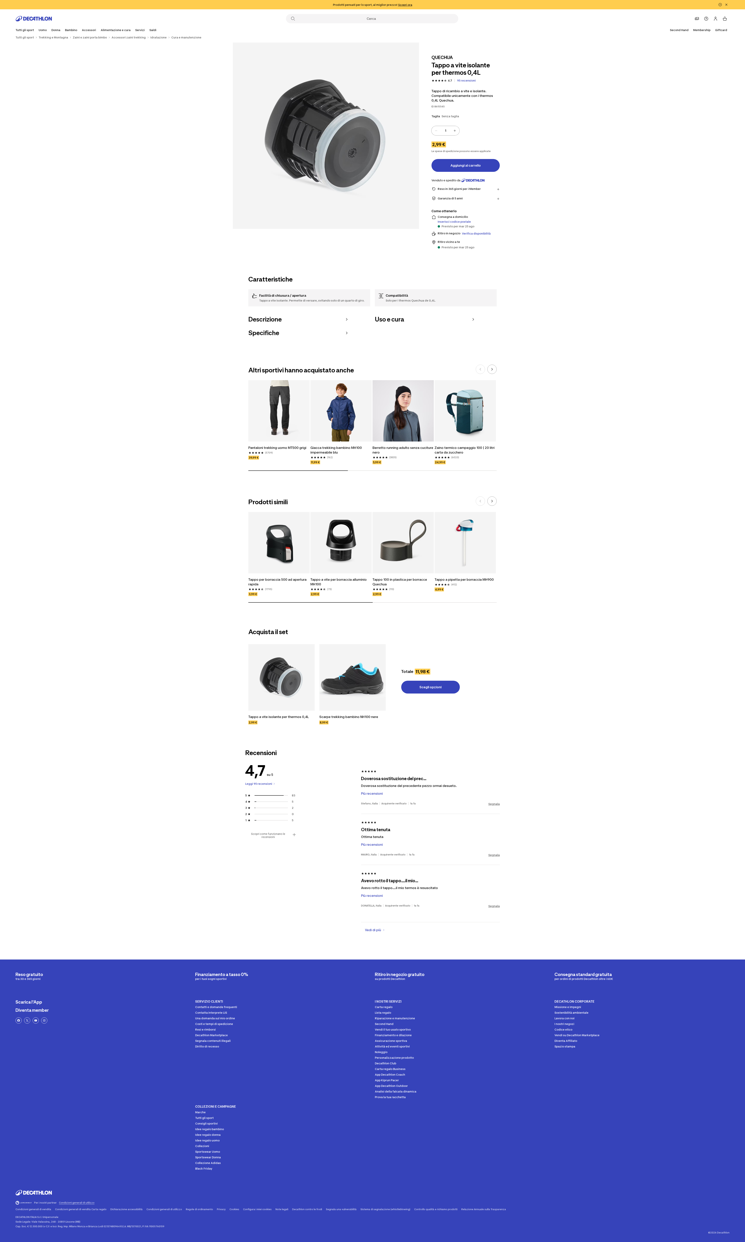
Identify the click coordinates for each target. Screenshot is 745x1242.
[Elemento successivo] (492, 369)
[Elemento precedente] (480, 369)
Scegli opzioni (430, 687)
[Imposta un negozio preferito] (697, 18)
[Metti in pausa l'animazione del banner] (720, 5)
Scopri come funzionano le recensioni (268, 835)
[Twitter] (27, 1020)
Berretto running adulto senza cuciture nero (403, 450)
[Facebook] (19, 1020)
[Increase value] (454, 130)
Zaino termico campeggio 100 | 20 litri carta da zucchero (465, 450)
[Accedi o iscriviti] (715, 18)
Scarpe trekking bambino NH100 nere (348, 717)
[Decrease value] (436, 130)
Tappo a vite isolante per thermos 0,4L (278, 717)
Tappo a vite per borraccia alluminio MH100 (338, 582)
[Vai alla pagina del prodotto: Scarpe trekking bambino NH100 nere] (352, 677)
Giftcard (721, 30)
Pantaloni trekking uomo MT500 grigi (277, 448)
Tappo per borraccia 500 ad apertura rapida (277, 582)
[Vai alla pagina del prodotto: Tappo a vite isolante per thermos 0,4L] (281, 677)
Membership (701, 30)
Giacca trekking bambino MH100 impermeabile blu (336, 450)
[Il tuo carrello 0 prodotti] (724, 18)
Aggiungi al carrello (465, 165)
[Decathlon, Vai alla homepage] (34, 18)
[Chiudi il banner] (726, 5)
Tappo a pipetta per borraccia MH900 (464, 579)
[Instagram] (44, 1020)
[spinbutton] (445, 131)
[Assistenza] (706, 18)
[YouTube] (36, 1020)
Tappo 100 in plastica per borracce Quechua (400, 582)
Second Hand (679, 30)
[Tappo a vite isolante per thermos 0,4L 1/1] (326, 136)
